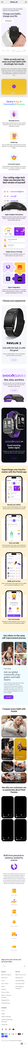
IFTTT (3, 1011)
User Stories (4, 983)
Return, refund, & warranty (6, 996)
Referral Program (6, 974)
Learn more (14, 359)
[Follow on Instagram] (10, 1029)
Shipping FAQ (5, 1000)
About (3, 986)
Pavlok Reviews (5, 1003)
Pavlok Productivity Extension (6, 1020)
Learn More (8, 697)
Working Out (19, 977)
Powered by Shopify (15, 1040)
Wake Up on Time (20, 974)
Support (3, 989)
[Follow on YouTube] (13, 1029)
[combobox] (23, 1043)
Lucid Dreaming (19, 983)
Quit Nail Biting (19, 980)
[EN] (23, 1043)
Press (3, 980)
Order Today (14, 19)
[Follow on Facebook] (2, 1029)
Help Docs (4, 977)
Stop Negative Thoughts (19, 987)
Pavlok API (4, 1024)
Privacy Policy (5, 992)
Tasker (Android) (6, 1016)
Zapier (3, 1013)
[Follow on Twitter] (6, 1029)
